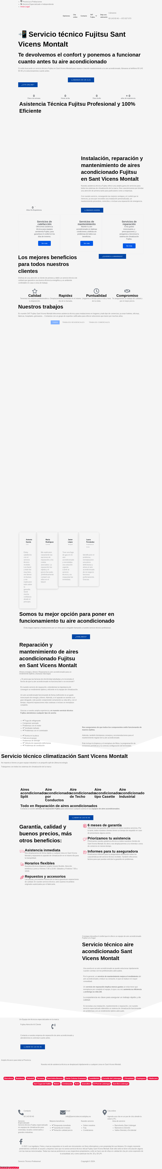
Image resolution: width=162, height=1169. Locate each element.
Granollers (86, 1084)
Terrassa (40, 1078)
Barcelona (8, 1078)
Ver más (44, 243)
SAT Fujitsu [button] (92, 16)
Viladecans (153, 1078)
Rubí (77, 1084)
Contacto (84, 16)
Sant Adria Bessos (55, 1078)
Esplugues (141, 1078)
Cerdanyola (67, 1084)
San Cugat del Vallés (42, 1084)
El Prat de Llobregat (101, 1084)
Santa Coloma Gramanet (75, 1078)
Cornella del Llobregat (111, 1078)
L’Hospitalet (129, 1078)
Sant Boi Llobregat (120, 1084)
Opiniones (66, 16)
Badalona (20, 1078)
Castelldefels (94, 1078)
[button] (96, 16)
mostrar (13, 1167)
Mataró (57, 1084)
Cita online (75, 16)
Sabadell (30, 1078)
